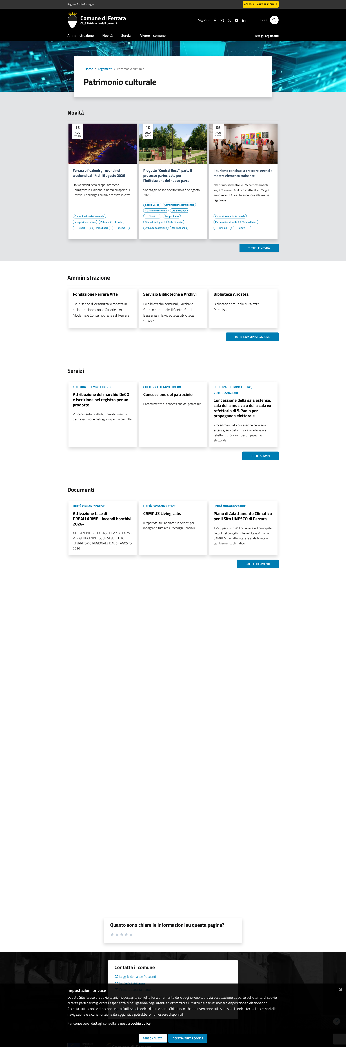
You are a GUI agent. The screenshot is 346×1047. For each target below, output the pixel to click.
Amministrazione (80, 35)
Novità (107, 35)
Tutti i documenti (257, 564)
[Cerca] (274, 20)
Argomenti (105, 68)
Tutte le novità (259, 248)
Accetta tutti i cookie (188, 1038)
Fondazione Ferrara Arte (95, 294)
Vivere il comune (153, 35)
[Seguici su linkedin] (242, 20)
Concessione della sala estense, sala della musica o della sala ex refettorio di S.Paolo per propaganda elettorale (242, 408)
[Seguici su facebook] (213, 20)
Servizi (126, 35)
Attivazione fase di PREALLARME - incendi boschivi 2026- (102, 518)
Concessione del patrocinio (168, 394)
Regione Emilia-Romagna (80, 4)
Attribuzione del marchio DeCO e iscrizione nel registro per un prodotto (101, 399)
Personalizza (153, 1038)
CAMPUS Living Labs (162, 513)
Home (89, 68)
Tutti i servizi (260, 456)
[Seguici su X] (228, 20)
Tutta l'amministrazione (252, 337)
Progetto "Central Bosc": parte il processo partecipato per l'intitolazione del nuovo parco (167, 175)
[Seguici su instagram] (220, 20)
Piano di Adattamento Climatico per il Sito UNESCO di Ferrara (243, 516)
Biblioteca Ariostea (231, 294)
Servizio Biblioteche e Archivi (170, 294)
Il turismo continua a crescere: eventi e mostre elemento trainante (243, 173)
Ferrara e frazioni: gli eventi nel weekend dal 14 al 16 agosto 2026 (99, 173)
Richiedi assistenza (132, 983)
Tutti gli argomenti (266, 35)
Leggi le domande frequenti (137, 976)
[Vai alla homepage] (73, 20)
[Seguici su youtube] (235, 20)
